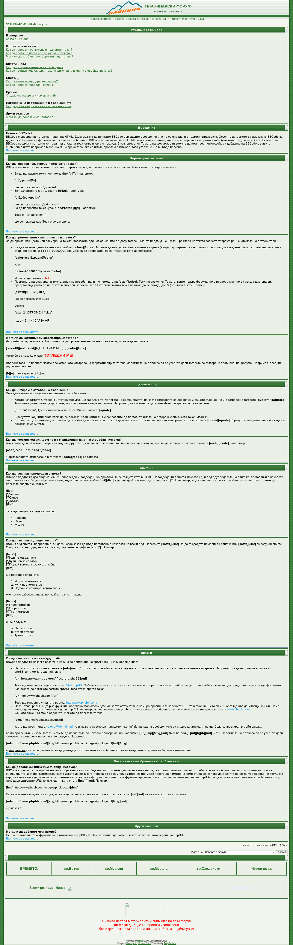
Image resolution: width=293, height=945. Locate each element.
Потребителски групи (182, 18)
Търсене (118, 18)
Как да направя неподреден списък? (32, 81)
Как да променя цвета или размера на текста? (39, 53)
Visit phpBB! (74, 685)
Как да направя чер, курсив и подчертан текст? (39, 49)
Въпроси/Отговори (137, 18)
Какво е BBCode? (18, 39)
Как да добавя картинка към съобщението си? (38, 106)
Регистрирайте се (100, 18)
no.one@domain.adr (60, 726)
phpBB (140, 940)
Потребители (159, 18)
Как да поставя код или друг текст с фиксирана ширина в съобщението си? (59, 70)
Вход (201, 18)
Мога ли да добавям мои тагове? (29, 117)
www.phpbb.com (238, 709)
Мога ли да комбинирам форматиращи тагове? (39, 56)
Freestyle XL (131, 943)
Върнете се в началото (22, 150)
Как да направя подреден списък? (30, 84)
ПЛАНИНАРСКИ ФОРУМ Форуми (26, 24)
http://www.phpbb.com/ (81, 702)
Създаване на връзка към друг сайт (31, 95)
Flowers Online (144, 943)
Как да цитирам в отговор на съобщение (34, 67)
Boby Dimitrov (170, 943)
